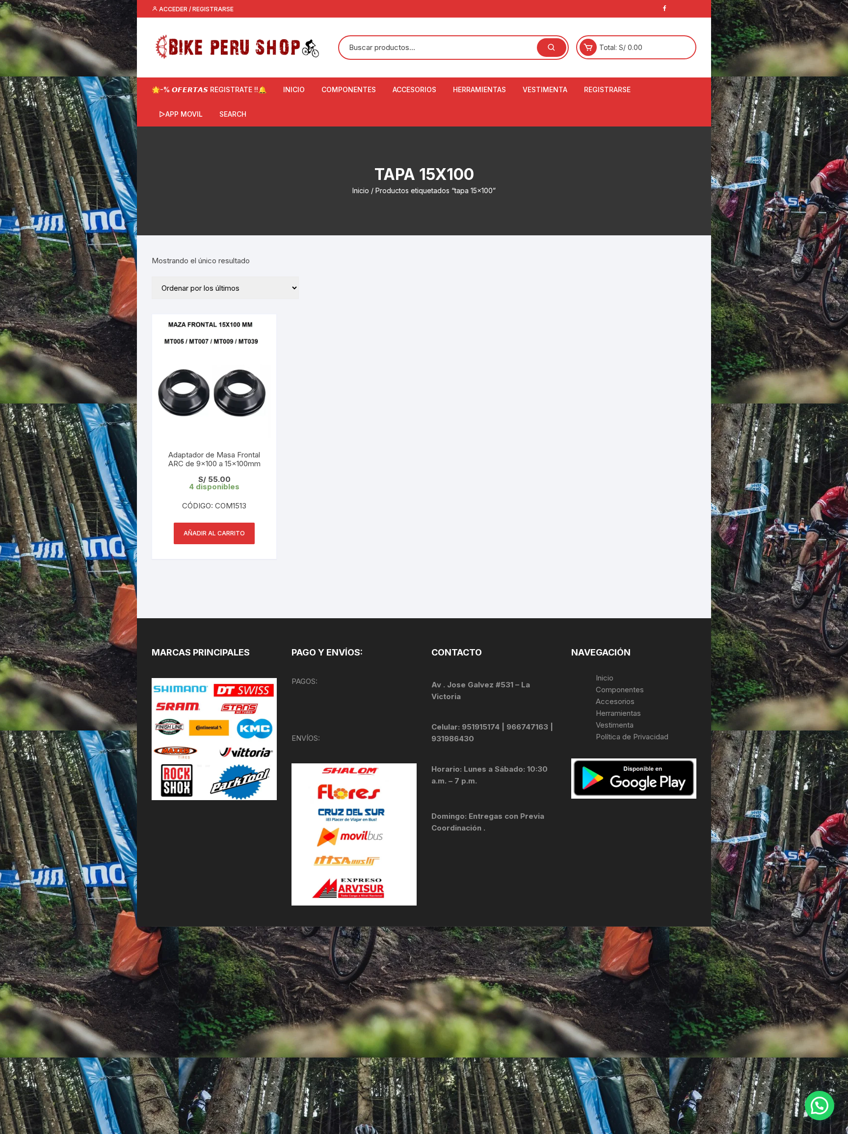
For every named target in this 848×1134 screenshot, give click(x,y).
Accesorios (615, 701)
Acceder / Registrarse (196, 9)
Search (232, 114)
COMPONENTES (348, 89)
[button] (819, 1105)
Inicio (360, 190)
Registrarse (607, 89)
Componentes (620, 689)
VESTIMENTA (545, 89)
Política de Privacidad (632, 736)
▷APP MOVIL (181, 114)
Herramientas (619, 713)
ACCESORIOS (414, 89)
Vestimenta (615, 725)
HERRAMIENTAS (479, 89)
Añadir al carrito (214, 533)
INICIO (294, 89)
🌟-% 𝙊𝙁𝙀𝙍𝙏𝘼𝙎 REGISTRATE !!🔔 (209, 89)
